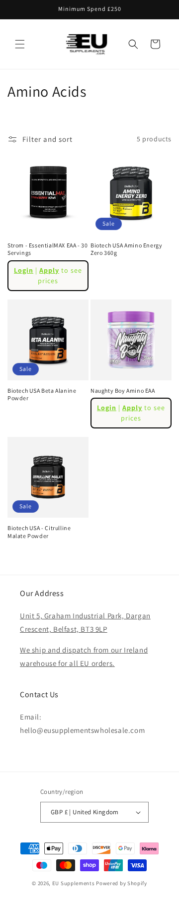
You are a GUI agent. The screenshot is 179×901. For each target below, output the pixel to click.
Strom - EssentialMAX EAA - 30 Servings (47, 249)
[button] (20, 44)
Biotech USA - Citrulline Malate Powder (39, 532)
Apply (49, 270)
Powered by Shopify (121, 883)
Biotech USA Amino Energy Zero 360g (126, 249)
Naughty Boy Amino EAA (122, 390)
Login (23, 270)
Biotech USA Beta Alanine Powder (41, 394)
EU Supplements (73, 883)
